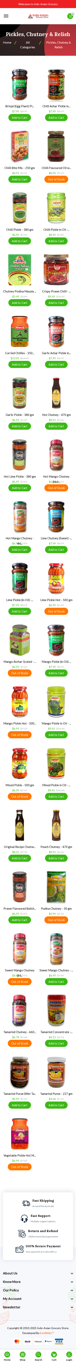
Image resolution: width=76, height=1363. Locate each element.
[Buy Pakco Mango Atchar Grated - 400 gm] (19, 640)
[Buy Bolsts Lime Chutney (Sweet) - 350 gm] (56, 517)
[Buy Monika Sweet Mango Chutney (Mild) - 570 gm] (19, 949)
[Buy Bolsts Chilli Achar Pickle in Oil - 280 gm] (56, 85)
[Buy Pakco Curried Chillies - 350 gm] (19, 331)
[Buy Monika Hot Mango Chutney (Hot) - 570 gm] (56, 455)
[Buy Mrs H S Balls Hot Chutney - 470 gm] (56, 393)
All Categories (27, 44)
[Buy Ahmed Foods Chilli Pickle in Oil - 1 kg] (56, 208)
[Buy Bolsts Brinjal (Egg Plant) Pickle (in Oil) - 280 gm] (19, 85)
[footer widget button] (38, 1273)
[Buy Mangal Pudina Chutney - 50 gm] (56, 887)
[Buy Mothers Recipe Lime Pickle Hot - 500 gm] (56, 578)
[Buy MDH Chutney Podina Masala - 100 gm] (19, 270)
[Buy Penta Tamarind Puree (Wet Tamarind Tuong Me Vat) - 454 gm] (19, 1072)
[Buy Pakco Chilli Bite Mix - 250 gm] (19, 146)
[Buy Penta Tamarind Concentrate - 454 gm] (56, 1010)
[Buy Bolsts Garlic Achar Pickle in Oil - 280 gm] (56, 331)
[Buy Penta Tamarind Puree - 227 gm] (56, 1072)
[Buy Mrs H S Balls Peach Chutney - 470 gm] (56, 825)
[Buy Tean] (56, 146)
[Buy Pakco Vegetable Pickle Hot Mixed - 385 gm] (19, 1134)
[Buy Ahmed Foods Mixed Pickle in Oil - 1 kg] (56, 763)
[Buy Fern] (19, 208)
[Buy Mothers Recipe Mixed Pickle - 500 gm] (19, 763)
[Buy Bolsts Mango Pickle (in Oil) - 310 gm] (56, 640)
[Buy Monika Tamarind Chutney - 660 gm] (19, 1010)
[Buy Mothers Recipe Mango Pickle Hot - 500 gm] (19, 702)
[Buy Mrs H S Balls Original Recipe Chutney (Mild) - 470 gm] (19, 825)
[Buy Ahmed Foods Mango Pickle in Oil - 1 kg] (56, 702)
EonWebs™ (47, 1333)
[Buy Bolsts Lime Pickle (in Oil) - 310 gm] (19, 578)
